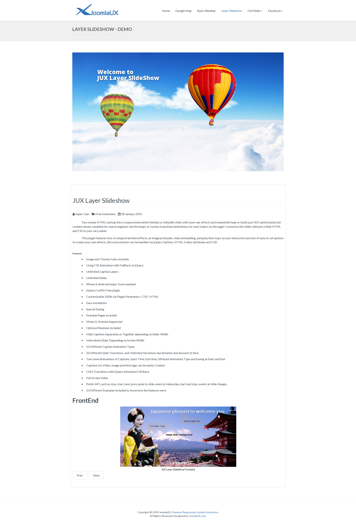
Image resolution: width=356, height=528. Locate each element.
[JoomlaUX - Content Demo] (97, 9)
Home (166, 10)
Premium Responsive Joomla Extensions (195, 512)
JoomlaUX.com (197, 515)
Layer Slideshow (231, 10)
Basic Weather (206, 10)
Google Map (183, 10)
